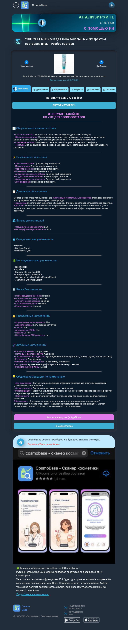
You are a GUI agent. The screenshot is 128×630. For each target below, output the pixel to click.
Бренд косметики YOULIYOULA (64, 80)
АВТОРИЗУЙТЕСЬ (64, 105)
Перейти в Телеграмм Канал (44, 444)
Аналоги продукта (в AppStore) (64, 417)
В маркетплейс (64, 426)
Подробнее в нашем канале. (32, 594)
